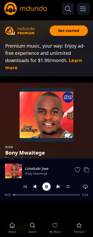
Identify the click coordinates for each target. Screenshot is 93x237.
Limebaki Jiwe (37, 168)
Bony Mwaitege (36, 173)
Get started (68, 30)
